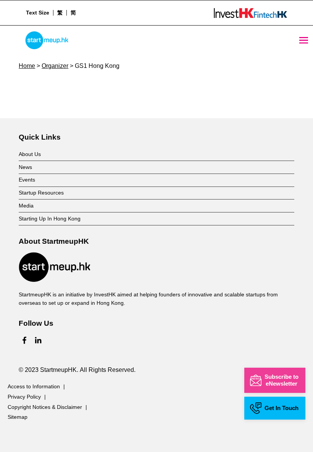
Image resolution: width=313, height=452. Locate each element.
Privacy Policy (24, 397)
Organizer (55, 66)
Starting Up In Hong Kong (50, 219)
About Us (30, 154)
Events (27, 180)
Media (26, 206)
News (25, 167)
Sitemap (17, 417)
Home (27, 66)
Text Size (37, 12)
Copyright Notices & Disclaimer (45, 407)
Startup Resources (41, 193)
